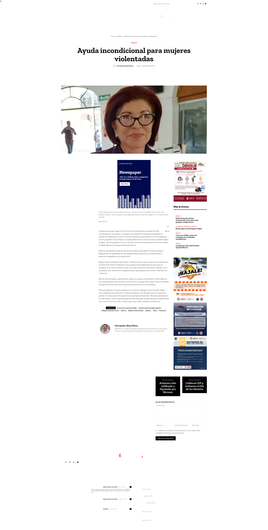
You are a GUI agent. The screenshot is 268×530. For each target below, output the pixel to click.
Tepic (155, 310)
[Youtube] (205, 4)
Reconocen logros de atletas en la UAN (149, 516)
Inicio (113, 36)
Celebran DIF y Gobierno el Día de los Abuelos (194, 386)
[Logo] (166, 16)
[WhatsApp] (139, 74)
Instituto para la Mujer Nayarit (150, 308)
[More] (143, 74)
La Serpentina (141, 503)
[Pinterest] (134, 74)
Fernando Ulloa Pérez (125, 66)
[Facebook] (198, 4)
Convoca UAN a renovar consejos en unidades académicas (186, 237)
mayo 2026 (172, 497)
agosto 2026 (172, 487)
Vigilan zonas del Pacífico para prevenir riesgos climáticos (148, 508)
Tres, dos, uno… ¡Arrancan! (146, 493)
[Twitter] (203, 4)
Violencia (162, 310)
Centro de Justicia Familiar (127, 308)
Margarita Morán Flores (110, 310)
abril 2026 (171, 500)
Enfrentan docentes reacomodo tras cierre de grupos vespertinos (187, 220)
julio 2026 (171, 491)
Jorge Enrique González (110, 487)
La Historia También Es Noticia (186, 226)
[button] (178, 25)
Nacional (140, 496)
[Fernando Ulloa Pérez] (106, 329)
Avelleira (106, 509)
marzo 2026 (172, 503)
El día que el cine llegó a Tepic (189, 228)
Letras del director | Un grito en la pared (110, 484)
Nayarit (119, 36)
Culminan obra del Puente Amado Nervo (187, 246)
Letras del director (97, 487)
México (123, 310)
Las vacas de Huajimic (102, 496)
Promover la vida (143, 500)
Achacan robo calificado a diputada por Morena (167, 388)
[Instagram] (200, 4)
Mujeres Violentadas (135, 310)
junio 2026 (171, 494)
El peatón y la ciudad (101, 506)
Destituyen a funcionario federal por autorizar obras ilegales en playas (149, 484)
